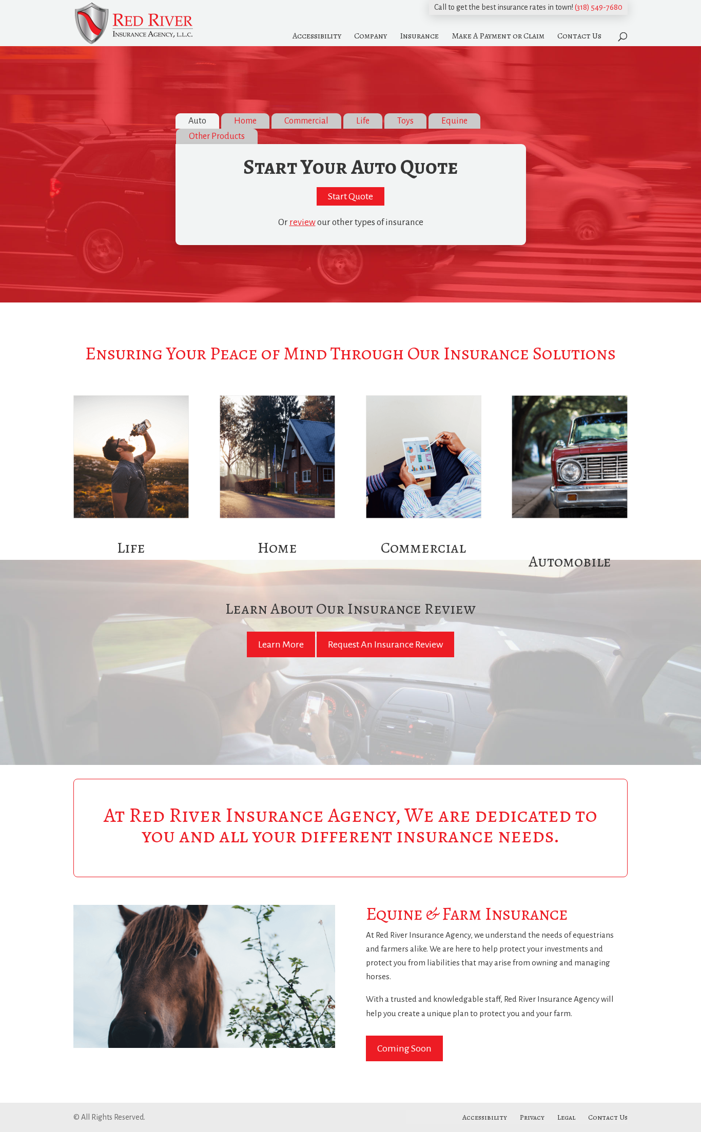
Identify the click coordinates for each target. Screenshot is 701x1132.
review (302, 222)
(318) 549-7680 (598, 7)
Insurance (419, 36)
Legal (566, 1117)
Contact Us (579, 36)
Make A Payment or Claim (498, 36)
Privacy (532, 1117)
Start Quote (350, 196)
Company (370, 36)
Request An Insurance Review (385, 644)
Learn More (281, 644)
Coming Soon (404, 1048)
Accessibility (317, 36)
